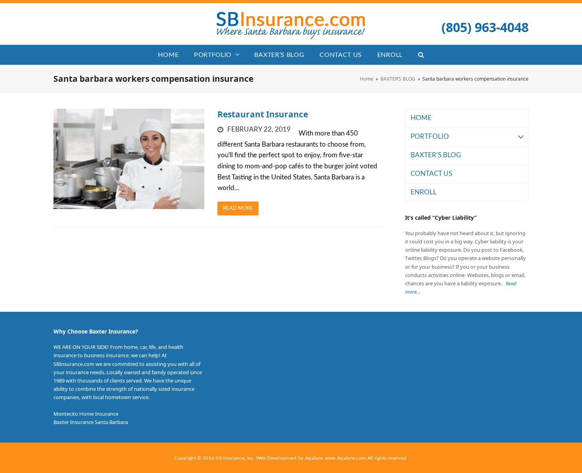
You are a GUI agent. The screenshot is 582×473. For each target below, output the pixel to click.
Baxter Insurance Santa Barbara (90, 422)
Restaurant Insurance (262, 114)
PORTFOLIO (430, 136)
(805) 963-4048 (485, 27)
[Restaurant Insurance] (128, 158)
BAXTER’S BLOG (436, 155)
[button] (421, 55)
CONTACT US (431, 173)
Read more (238, 208)
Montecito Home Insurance (85, 413)
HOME (421, 118)
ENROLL (424, 192)
